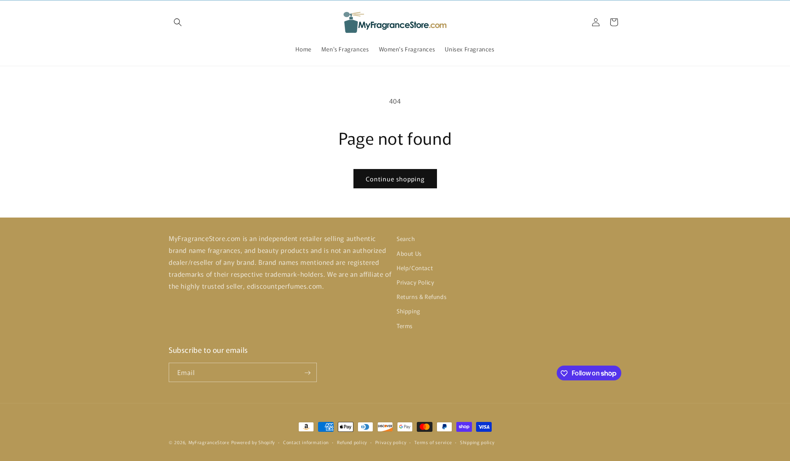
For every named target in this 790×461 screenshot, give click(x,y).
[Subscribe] (307, 372)
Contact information (306, 441)
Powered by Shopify (253, 442)
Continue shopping (395, 178)
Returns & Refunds (421, 296)
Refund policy (352, 441)
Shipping (409, 311)
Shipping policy (477, 441)
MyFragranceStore (209, 442)
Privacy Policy (415, 282)
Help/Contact (415, 267)
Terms (405, 325)
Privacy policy (391, 441)
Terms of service (433, 441)
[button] (178, 22)
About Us (409, 253)
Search (406, 238)
